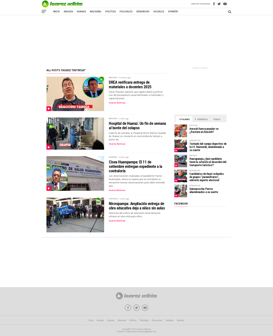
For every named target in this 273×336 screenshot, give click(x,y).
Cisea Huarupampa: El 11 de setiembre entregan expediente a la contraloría (135, 166)
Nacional (96, 11)
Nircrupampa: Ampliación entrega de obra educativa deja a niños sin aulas (137, 205)
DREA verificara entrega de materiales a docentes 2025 (130, 84)
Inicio (56, 11)
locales (113, 198)
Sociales (158, 11)
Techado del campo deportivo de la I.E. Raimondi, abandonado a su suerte (208, 147)
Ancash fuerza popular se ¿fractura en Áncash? (203, 130)
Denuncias (142, 11)
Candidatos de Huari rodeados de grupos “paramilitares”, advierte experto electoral (206, 177)
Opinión (173, 11)
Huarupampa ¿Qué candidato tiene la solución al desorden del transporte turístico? (207, 162)
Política (110, 11)
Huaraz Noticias (117, 102)
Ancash (68, 11)
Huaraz (81, 11)
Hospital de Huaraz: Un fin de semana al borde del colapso (137, 125)
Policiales (126, 11)
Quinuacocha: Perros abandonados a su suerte (203, 190)
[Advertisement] (136, 39)
